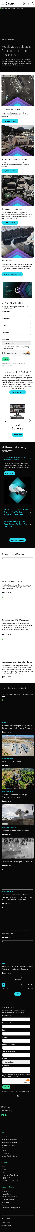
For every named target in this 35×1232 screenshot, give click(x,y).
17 (28, 988)
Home (4, 39)
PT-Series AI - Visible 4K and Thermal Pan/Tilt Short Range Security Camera (16, 512)
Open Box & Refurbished (9, 1175)
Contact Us (5, 1191)
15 (21, 988)
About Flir (4, 1137)
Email (4, 325)
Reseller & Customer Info (9, 1180)
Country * (5, 340)
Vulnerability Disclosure (9, 1197)
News (3, 1167)
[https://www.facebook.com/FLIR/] (6, 1115)
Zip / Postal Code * (9, 1051)
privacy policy (21, 1091)
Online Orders (6, 1202)
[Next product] (30, 420)
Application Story (27, 694)
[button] (17, 290)
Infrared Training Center (9, 1156)
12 (10, 988)
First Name (6, 311)
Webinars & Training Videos (10, 1207)
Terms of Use (5, 1229)
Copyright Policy (6, 1225)
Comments (6, 1065)
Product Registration (8, 1199)
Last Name (6, 318)
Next (17, 994)
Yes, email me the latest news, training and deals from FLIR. (16, 348)
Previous (17, 979)
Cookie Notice (5, 1222)
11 (7, 988)
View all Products (17, 540)
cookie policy (9, 365)
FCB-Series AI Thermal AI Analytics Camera (14, 458)
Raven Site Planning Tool (12, 274)
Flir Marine (5, 1148)
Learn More (11, 121)
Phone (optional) (8, 1044)
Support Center (6, 1194)
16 (24, 988)
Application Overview (13, 694)
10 (3, 988)
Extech (3, 1150)
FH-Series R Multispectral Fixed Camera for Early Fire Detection (15, 524)
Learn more (18, 435)
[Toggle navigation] (2, 3)
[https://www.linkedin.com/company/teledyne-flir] (2, 1115)
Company (5, 332)
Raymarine (5, 1153)
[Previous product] (5, 420)
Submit (5, 359)
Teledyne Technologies (9, 1139)
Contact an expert (17, 392)
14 (17, 988)
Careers (4, 1169)
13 (14, 988)
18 (32, 988)
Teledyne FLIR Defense (9, 1142)
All (3, 694)
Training (4, 1205)
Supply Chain (6, 1178)
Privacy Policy (5, 1218)
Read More (7, 732)
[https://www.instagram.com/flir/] (10, 1115)
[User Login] (23, 3)
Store (3, 1172)
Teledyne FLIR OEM (8, 1145)
